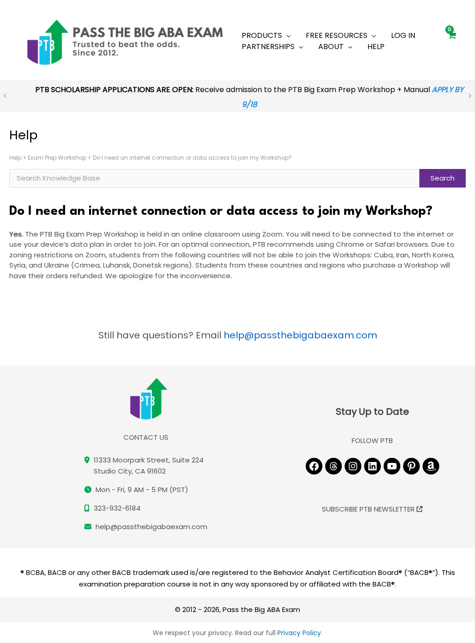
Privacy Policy (299, 632)
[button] (286, 35)
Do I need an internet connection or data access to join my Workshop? (192, 158)
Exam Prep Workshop (57, 158)
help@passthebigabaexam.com (300, 335)
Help (15, 158)
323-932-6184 (117, 508)
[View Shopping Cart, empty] (451, 39)
